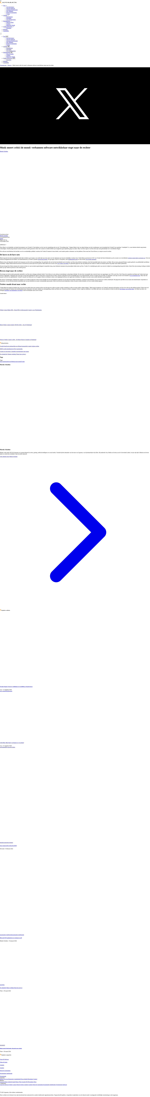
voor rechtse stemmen (91, 259)
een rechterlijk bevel (135, 275)
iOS (27, 1082)
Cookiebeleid (17, 1079)
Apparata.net (3, 65)
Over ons (5, 1079)
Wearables (8, 18)
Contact (35, 1079)
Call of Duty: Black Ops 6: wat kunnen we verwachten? (12, 742)
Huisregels (11, 1079)
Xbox (35, 1082)
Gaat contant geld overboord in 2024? (8, 845)
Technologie (59, 1084)
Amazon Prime (4, 1082)
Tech (4, 5)
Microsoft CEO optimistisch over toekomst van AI (11, 937)
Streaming (8, 28)
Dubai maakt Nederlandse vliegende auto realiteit (11, 1048)
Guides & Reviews (7, 26)
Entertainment (6, 21)
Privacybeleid (24, 1079)
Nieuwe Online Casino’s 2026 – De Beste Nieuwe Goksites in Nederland (18, 339)
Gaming (8, 24)
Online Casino (12, 1084)
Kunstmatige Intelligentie (49, 1084)
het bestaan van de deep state (127, 289)
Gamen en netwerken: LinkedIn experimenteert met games (14, 351)
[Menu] (0, 1)
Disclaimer (30, 1079)
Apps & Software (10, 8)
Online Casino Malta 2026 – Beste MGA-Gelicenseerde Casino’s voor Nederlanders (21, 310)
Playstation (31, 1082)
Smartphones (9, 16)
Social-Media (11, 361)
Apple (13, 1082)
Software (64, 1084)
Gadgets (5, 15)
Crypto (8, 14)
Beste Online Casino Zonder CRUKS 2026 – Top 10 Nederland (16, 324)
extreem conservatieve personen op (136, 258)
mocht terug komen (42, 259)
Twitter (23, 361)
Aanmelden (6, 31)
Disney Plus (18, 1082)
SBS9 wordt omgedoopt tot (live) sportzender (11, 349)
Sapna (1, 238)
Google (24, 1082)
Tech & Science (10, 7)
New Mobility (9, 11)
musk (6, 361)
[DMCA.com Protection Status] (2, 1089)
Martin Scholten (4, 151)
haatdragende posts (73, 259)
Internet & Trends (10, 25)
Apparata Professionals (12, 9)
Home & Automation (11, 12)
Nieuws (9, 65)
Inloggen (5, 29)
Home (1, 1079)
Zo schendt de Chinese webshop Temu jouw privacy (13, 354)
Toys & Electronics (11, 19)
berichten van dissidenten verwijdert (13, 290)
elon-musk (2, 361)
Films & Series (10, 22)
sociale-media (17, 361)
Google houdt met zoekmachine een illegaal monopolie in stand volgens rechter (19, 346)
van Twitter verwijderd (63, 263)
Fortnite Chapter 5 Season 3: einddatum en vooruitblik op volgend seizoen (16, 686)
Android (10, 1082)
